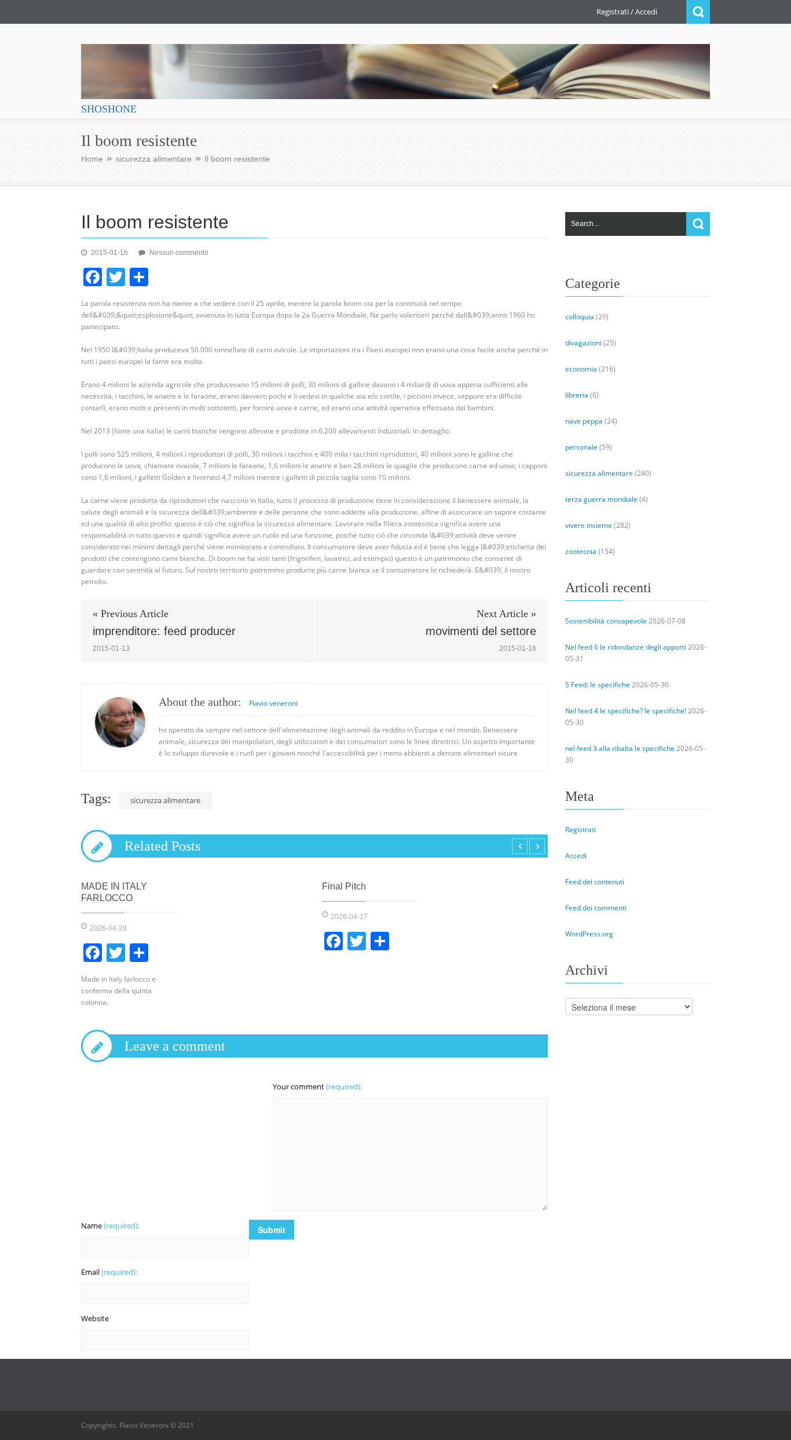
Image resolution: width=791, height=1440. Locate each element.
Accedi (646, 11)
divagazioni (583, 343)
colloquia (579, 317)
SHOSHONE (109, 109)
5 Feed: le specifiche (597, 685)
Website (95, 1318)
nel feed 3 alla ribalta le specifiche (620, 748)
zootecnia (580, 551)
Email (109, 1272)
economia (581, 369)
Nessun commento (178, 253)
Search (698, 12)
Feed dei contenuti (594, 882)
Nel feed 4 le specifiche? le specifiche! (625, 711)
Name (110, 1225)
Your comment (317, 1086)
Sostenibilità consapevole (606, 621)
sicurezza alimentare (154, 158)
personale (581, 447)
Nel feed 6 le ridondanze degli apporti (625, 647)
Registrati (612, 11)
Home (92, 158)
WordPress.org (589, 934)
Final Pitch (344, 886)
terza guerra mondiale (601, 499)
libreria (576, 395)
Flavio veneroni (273, 703)
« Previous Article (131, 613)
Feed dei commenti (596, 908)
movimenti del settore (481, 631)
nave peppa (584, 421)
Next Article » (506, 613)
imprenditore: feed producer (164, 631)
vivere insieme (588, 525)
